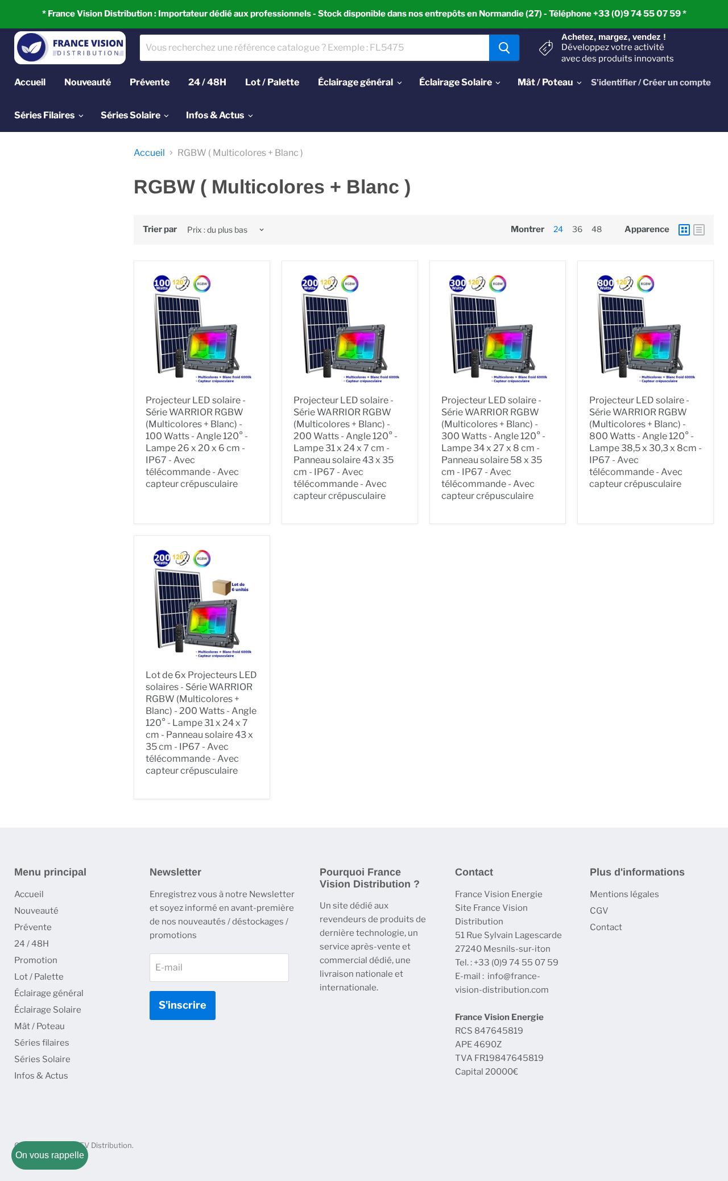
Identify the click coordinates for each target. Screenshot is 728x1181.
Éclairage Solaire (47, 1010)
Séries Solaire (42, 1059)
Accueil (149, 153)
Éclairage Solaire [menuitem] (455, 82)
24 (558, 229)
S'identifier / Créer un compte (651, 82)
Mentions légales (624, 894)
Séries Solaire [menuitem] (130, 115)
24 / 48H (31, 944)
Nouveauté (36, 911)
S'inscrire (182, 1005)
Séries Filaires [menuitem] (44, 115)
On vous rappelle (49, 1155)
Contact (606, 927)
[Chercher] (504, 48)
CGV (599, 911)
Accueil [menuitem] (30, 82)
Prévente (33, 927)
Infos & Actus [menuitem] (215, 115)
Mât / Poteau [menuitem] (545, 82)
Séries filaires (41, 1043)
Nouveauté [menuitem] (87, 82)
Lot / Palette (39, 977)
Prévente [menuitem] (149, 82)
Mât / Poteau (39, 1026)
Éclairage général (49, 993)
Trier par (160, 229)
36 (577, 229)
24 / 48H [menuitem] (207, 82)
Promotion (35, 960)
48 (597, 229)
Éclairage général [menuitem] (355, 82)
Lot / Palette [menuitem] (272, 82)
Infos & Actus (41, 1076)
